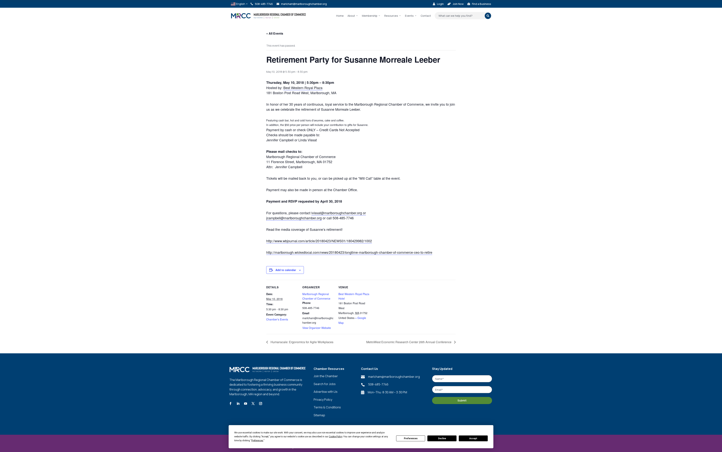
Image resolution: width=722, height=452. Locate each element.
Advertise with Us (325, 392)
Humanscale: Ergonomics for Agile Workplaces (301, 342)
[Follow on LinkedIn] (238, 404)
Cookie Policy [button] (335, 436)
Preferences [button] (257, 440)
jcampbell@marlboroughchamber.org (294, 217)
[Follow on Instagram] (261, 404)
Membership (369, 15)
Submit (461, 400)
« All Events (274, 33)
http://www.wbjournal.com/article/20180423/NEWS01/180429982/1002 (319, 240)
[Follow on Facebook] (231, 404)
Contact (426, 15)
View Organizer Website (316, 328)
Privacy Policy (323, 399)
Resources (391, 15)
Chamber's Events (277, 319)
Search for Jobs (325, 384)
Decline (442, 438)
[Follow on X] (253, 404)
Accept (473, 438)
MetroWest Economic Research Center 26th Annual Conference (409, 342)
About (351, 15)
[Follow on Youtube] (246, 404)
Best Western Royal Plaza (302, 87)
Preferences (411, 438)
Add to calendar (285, 270)
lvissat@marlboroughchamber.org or (338, 212)
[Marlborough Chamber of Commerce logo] (268, 16)
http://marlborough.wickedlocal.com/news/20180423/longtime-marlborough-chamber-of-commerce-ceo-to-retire (349, 252)
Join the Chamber (326, 376)
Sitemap (319, 415)
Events (409, 15)
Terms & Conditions (327, 407)
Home (340, 15)
